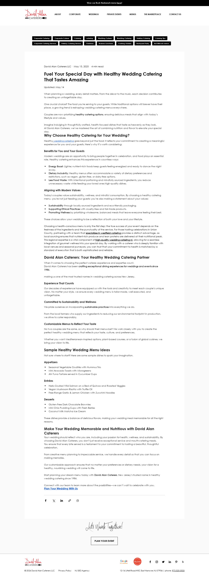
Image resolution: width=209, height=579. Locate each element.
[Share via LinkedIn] (61, 500)
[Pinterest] (176, 561)
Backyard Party (143, 43)
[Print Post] (77, 500)
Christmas (90, 43)
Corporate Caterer (62, 38)
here (119, 2)
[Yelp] (183, 561)
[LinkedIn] (169, 561)
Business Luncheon (106, 43)
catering (89, 38)
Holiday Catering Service (71, 43)
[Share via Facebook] (45, 500)
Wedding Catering (124, 38)
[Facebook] (150, 561)
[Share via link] (69, 500)
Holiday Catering (143, 38)
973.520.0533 (178, 570)
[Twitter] (163, 561)
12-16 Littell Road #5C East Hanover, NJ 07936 (141, 570)
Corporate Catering (41, 38)
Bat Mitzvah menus (161, 43)
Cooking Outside (124, 43)
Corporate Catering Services (45, 43)
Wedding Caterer (105, 38)
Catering (77, 38)
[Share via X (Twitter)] (53, 500)
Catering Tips (160, 38)
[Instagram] (156, 561)
